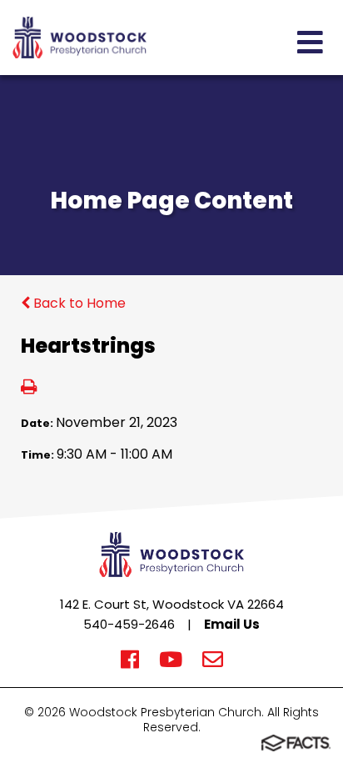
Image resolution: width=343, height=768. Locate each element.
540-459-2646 (129, 624)
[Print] (29, 388)
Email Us (232, 624)
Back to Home (78, 303)
